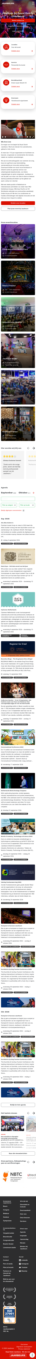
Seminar (6, 1217)
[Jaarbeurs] (18, 1355)
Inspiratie (23, 1235)
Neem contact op (18, 20)
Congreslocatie (8, 1240)
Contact (6, 1260)
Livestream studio (9, 1247)
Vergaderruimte (8, 1233)
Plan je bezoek (8, 1267)
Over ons (23, 1214)
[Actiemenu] (32, 1355)
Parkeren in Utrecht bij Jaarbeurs (7, 1273)
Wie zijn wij (24, 1201)
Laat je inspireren (18, 31)
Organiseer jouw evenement (18, 26)
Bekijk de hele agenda (18, 1105)
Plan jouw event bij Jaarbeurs (18, 208)
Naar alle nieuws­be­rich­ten (18, 1153)
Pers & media (7, 1264)
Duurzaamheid (25, 1210)
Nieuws (22, 1243)
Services (23, 1221)
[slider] (9, 137)
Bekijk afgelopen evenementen (11, 510)
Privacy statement (24, 1349)
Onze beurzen (25, 1217)
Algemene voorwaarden (24, 1346)
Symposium (7, 1220)
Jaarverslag (24, 1239)
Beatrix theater (8, 1244)
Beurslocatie (7, 1236)
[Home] (8, 3)
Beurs (5, 1206)
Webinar (6, 1213)
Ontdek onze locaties (18, 203)
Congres (6, 1210)
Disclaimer (24, 1344)
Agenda (23, 1232)
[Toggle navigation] (33, 3)
